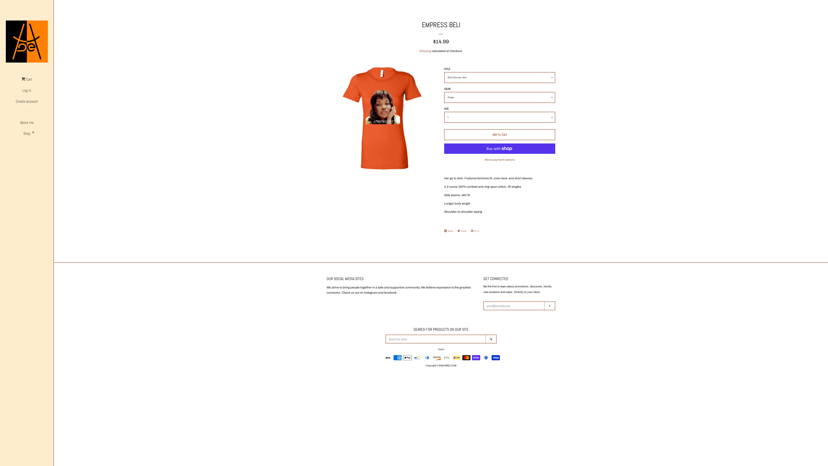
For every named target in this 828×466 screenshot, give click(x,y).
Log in (26, 90)
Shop (26, 133)
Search (441, 349)
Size (446, 108)
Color (447, 89)
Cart (28, 79)
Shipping (425, 51)
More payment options (500, 159)
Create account (27, 101)
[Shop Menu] (33, 133)
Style (447, 69)
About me (27, 122)
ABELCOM (450, 365)
